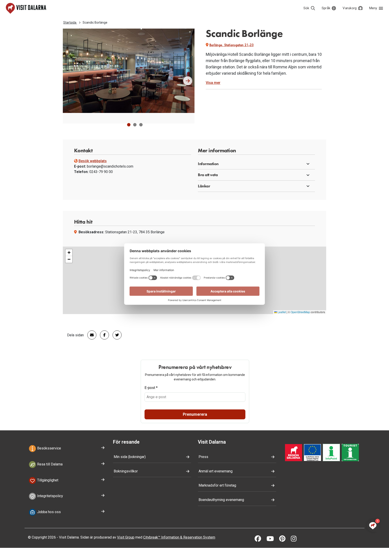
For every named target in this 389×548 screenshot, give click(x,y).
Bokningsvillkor (126, 471)
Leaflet (281, 312)
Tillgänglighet (47, 480)
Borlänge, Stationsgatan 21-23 (231, 45)
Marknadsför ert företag (217, 485)
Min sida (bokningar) (130, 457)
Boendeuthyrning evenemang (221, 500)
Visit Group (125, 537)
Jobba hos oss (48, 512)
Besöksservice (48, 448)
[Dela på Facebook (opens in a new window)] (102, 334)
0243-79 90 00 (101, 172)
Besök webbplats (93, 161)
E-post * (151, 388)
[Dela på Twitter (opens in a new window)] (115, 334)
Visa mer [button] (213, 83)
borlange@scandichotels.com (110, 166)
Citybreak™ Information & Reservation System (179, 537)
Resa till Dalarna (49, 464)
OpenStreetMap (300, 312)
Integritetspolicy (49, 496)
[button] (128, 124)
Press (203, 457)
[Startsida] (26, 8)
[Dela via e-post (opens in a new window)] (90, 334)
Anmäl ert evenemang (216, 471)
